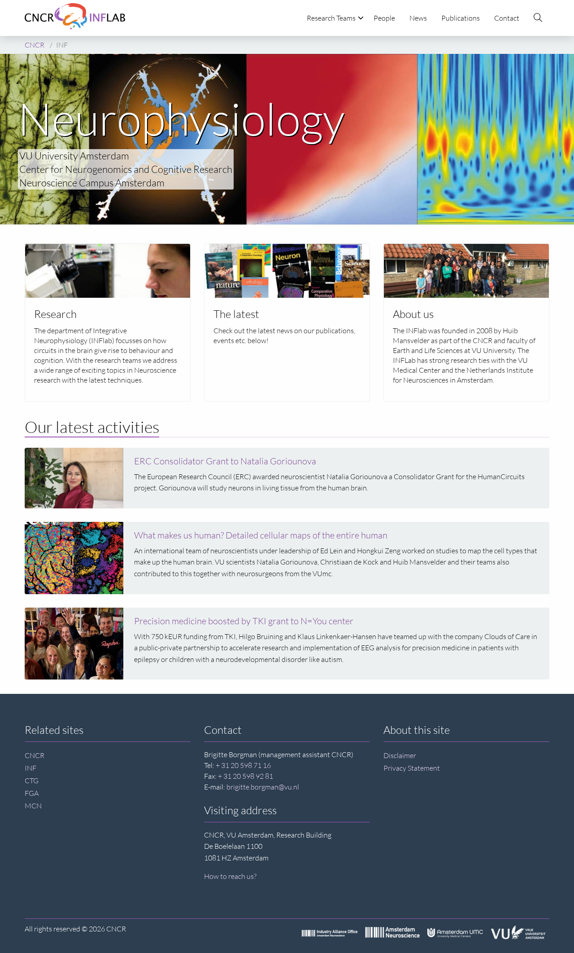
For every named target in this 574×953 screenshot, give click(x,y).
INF (30, 767)
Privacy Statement (411, 767)
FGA (32, 793)
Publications (460, 17)
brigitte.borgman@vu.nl (262, 786)
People (384, 17)
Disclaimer (399, 755)
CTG (32, 780)
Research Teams (331, 17)
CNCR (34, 755)
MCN (33, 805)
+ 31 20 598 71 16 (243, 765)
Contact (506, 17)
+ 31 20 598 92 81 (245, 776)
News (418, 17)
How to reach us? (230, 876)
